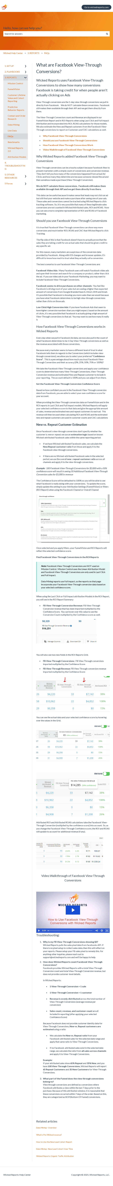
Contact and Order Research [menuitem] (16, 117)
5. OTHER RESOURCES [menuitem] (11, 176)
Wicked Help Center (13, 53)
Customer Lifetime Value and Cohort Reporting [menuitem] (16, 98)
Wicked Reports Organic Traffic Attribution (55, 1156)
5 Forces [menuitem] (9, 183)
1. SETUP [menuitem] (9, 66)
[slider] (70, 930)
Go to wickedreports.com (96, 7)
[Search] (107, 33)
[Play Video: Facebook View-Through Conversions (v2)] (73, 910)
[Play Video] (38, 930)
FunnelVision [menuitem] (14, 89)
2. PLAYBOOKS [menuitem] (12, 71)
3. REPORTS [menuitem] (11, 77)
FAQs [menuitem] (10, 136)
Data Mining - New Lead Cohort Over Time (54, 1149)
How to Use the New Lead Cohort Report (54, 1142)
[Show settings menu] (101, 930)
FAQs (46, 53)
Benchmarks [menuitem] (14, 142)
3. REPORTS (33, 53)
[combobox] (53, 33)
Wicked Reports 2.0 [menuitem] (15, 149)
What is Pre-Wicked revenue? (49, 1135)
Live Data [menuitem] (12, 130)
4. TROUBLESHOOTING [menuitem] (15, 165)
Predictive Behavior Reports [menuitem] (16, 108)
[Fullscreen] (107, 930)
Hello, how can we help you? (22, 28)
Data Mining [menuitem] (14, 124)
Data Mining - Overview (46, 1127)
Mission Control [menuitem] (15, 83)
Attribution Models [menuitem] (17, 157)
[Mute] (96, 930)
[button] (25, 66)
